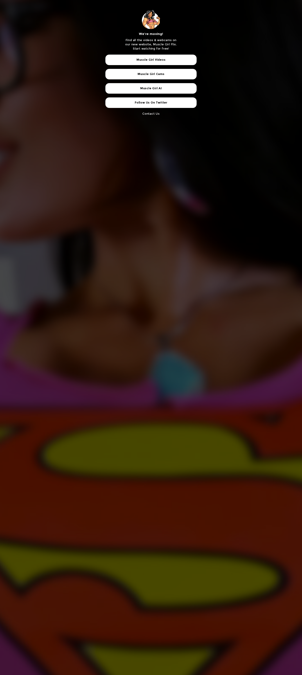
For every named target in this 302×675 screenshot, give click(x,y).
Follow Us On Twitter (151, 102)
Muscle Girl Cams (151, 74)
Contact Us (151, 113)
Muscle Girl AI (151, 88)
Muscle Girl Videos (150, 59)
